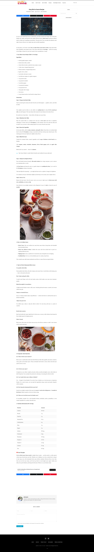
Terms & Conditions (58, 542)
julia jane (38, 11)
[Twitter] (48, 538)
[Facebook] (45, 538)
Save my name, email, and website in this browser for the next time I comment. (31, 523)
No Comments (44, 11)
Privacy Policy (43, 542)
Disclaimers (50, 542)
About (33, 542)
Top (47, 548)
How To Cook (38, 2)
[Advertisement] (69, 27)
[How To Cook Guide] (22, 3)
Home (33, 2)
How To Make (44, 2)
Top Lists (64, 2)
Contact (37, 542)
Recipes (50, 2)
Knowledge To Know (57, 2)
